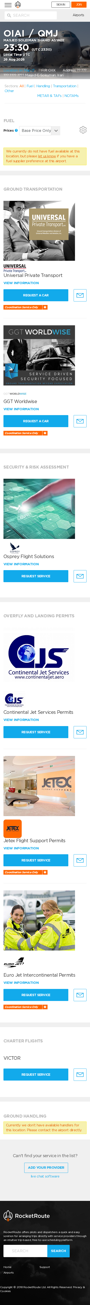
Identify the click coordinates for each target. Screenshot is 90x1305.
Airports (78, 15)
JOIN (79, 4)
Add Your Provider (46, 1167)
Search (58, 1251)
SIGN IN (60, 4)
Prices (9, 130)
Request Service (35, 576)
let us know (47, 156)
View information (21, 283)
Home (7, 1267)
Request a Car (35, 295)
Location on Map (17, 70)
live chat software (45, 1176)
